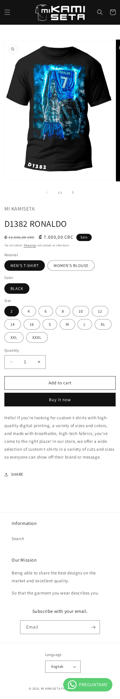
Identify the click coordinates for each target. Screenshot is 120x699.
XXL (13, 337)
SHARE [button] (17, 474)
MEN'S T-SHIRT (24, 265)
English (57, 666)
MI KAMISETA (51, 688)
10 (81, 311)
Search (18, 538)
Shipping (30, 245)
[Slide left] (47, 192)
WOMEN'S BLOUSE (71, 265)
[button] (7, 12)
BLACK (16, 288)
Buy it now (60, 399)
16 (32, 324)
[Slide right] (72, 192)
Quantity (11, 350)
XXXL (37, 337)
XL (103, 324)
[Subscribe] (93, 627)
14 (12, 324)
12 (100, 311)
